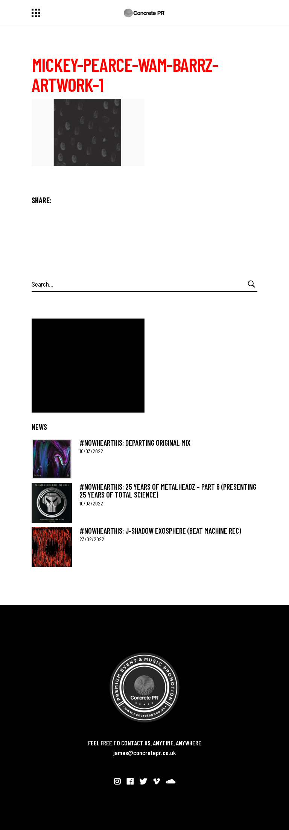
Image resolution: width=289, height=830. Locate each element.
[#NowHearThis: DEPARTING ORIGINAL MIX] (52, 459)
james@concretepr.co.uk (144, 752)
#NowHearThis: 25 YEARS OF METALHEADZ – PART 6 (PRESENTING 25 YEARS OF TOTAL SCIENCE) (167, 490)
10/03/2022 (91, 451)
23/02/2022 (91, 539)
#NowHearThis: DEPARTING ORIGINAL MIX (134, 442)
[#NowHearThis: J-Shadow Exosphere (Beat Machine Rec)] (52, 547)
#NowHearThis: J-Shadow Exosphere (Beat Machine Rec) (160, 530)
